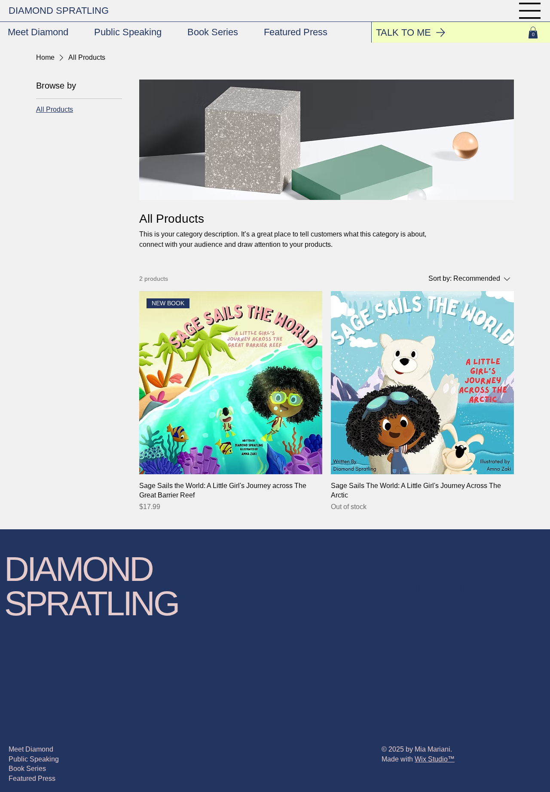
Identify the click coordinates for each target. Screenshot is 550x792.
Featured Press (32, 778)
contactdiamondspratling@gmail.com (398, 586)
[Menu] (530, 10)
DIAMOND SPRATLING (59, 10)
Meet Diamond (31, 749)
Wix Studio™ (435, 759)
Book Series (27, 768)
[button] (533, 32)
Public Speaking (34, 759)
